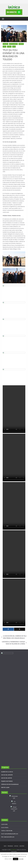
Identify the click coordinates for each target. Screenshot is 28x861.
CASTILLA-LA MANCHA (13, 43)
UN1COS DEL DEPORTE (7, 775)
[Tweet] (19, 629)
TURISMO (9, 46)
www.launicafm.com (9, 837)
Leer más (20, 859)
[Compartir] (8, 629)
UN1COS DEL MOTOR (6, 778)
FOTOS (4, 46)
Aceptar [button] (15, 859)
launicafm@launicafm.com (11, 833)
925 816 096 (9, 830)
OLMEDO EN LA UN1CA (7, 771)
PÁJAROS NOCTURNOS (7, 781)
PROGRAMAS (10, 846)
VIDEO (14, 46)
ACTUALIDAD (5, 43)
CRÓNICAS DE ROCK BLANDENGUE (10, 784)
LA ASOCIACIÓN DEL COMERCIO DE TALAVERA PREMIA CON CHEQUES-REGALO (14, 637)
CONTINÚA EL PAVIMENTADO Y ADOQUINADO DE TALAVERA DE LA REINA (13, 643)
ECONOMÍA (21, 43)
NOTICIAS (16, 846)
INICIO (5, 846)
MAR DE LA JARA (5, 787)
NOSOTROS (21, 846)
